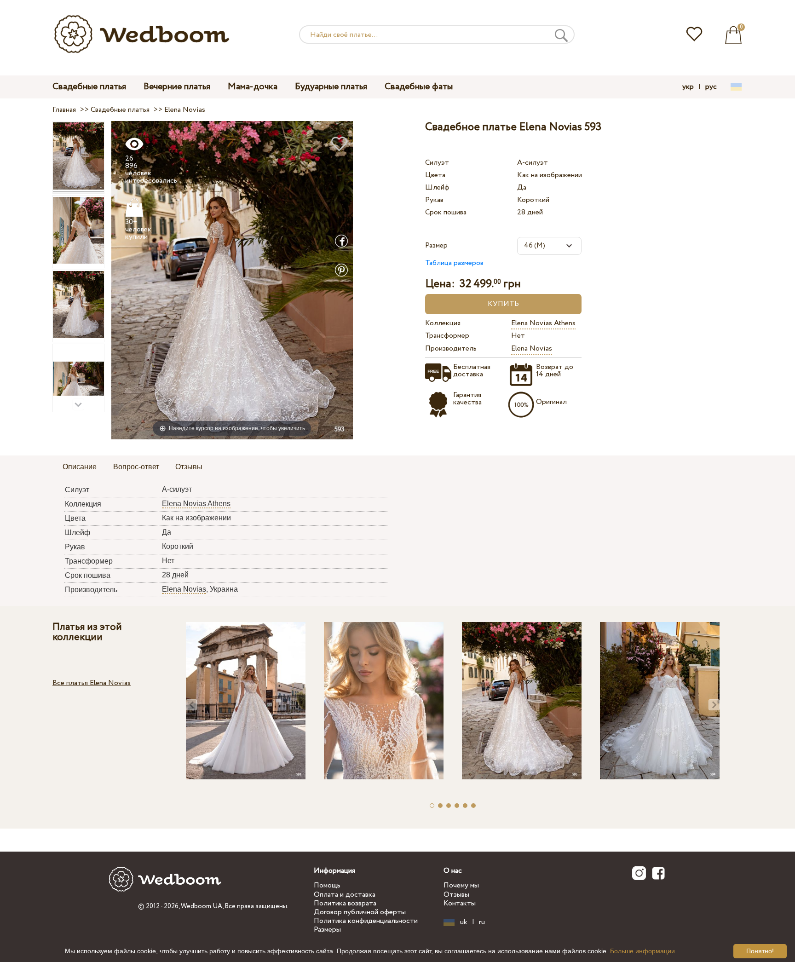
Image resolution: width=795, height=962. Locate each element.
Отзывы (456, 894)
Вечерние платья (177, 86)
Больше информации (642, 951)
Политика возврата (345, 903)
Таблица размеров (454, 263)
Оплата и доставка (344, 894)
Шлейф (437, 187)
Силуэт (437, 162)
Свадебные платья (89, 86)
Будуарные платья (331, 86)
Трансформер (447, 335)
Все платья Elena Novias (91, 683)
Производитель (451, 348)
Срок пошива (446, 212)
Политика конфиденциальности (366, 921)
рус (711, 87)
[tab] (79, 467)
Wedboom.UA (201, 906)
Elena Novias (531, 348)
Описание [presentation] (80, 467)
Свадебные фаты (419, 86)
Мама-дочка (252, 86)
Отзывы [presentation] (188, 467)
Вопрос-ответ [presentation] (136, 467)
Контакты (460, 903)
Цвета (435, 175)
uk (463, 922)
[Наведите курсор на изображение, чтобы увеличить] (232, 280)
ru (482, 922)
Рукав (434, 200)
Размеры (327, 929)
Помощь (327, 885)
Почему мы (461, 885)
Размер (436, 245)
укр (688, 87)
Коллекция (443, 323)
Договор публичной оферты (360, 912)
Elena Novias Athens (543, 323)
